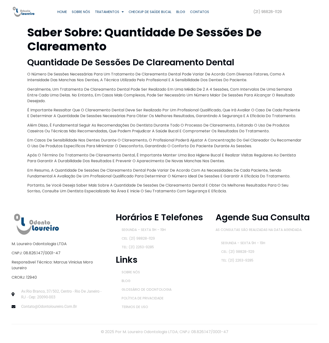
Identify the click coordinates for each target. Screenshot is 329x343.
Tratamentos (107, 11)
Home (62, 11)
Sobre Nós (81, 11)
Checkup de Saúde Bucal (150, 11)
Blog (180, 11)
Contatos (199, 11)
